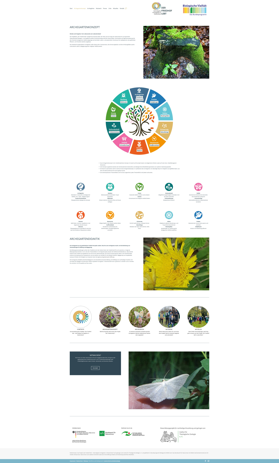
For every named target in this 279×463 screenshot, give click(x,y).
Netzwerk (98, 8)
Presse (105, 8)
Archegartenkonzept (80, 8)
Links (109, 8)
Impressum (72, 461)
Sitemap (86, 461)
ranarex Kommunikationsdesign (112, 461)
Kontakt (122, 8)
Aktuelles (115, 8)
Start (71, 8)
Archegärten (90, 8)
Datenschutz (79, 461)
